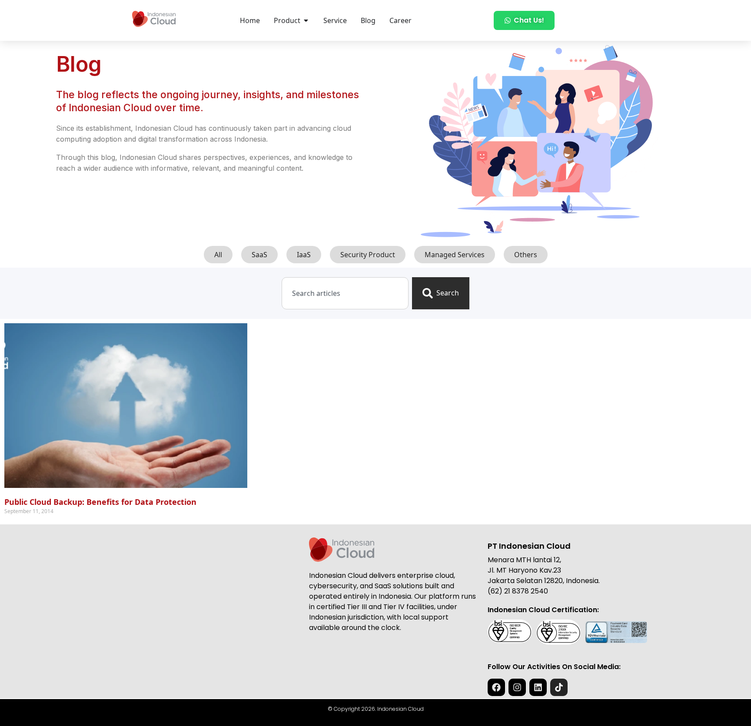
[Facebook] (496, 687)
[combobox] (345, 293)
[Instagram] (517, 687)
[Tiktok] (559, 687)
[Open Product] (305, 20)
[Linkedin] (538, 687)
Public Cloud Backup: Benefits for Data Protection (100, 502)
